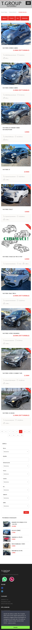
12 (29, 431)
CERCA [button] (4, 444)
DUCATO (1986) (16, 530)
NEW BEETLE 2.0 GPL (17, 550)
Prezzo (12, 18)
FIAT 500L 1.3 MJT (8, 209)
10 (20, 431)
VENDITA (5, 494)
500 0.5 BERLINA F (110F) (18, 544)
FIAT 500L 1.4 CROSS (8, 413)
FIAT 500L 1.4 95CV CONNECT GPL (12, 373)
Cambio (5, 478)
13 (9, 435)
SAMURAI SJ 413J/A (17, 537)
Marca (4, 18)
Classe (4, 470)
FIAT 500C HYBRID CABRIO (10, 48)
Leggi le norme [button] (12, 623)
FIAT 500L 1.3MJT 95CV (9, 293)
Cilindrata (25, 18)
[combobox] (16, 452)
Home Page (4, 12)
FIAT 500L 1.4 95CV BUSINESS (11, 333)
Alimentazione (6, 462)
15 (17, 435)
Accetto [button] (15, 627)
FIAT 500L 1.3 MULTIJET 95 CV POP (12, 257)
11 (24, 431)
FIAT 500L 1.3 (6, 169)
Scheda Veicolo (23, 12)
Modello (5, 456)
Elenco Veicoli (12, 12)
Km (18, 18)
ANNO (4, 502)
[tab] (16, 444)
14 (13, 435)
